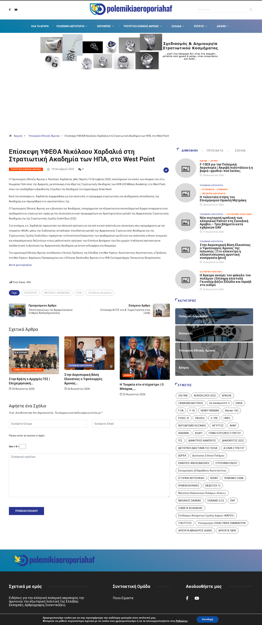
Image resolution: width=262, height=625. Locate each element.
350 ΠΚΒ (183, 395)
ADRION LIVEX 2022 (205, 395)
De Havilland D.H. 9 (219, 403)
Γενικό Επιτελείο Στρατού (138, 370)
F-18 (192, 410)
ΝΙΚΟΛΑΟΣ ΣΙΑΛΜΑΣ (189, 500)
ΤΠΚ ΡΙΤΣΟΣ (185, 523)
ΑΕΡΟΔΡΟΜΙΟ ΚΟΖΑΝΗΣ (192, 425)
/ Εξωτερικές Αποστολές (238, 214)
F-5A (181, 410)
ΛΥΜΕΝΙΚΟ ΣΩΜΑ (234, 478)
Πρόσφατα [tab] (215, 150)
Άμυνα (203, 161)
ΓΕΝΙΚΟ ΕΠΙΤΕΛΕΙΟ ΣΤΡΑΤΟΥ (225, 433)
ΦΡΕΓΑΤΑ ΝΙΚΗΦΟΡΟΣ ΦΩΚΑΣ (195, 530)
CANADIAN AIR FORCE (190, 403)
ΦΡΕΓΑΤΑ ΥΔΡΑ (227, 530)
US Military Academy (100, 292)
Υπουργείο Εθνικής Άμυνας (141, 26)
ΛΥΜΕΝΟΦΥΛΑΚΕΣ (188, 485)
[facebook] (10, 9)
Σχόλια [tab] (240, 150)
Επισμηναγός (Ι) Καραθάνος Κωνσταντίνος (202, 470)
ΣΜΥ (232, 500)
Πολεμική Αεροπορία (70, 26)
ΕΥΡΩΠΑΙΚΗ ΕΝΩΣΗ (226, 463)
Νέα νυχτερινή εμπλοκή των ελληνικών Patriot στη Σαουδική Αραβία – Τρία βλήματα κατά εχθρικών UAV (224, 222)
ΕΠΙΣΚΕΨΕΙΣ (30, 292)
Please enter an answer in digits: (27, 435)
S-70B (214, 418)
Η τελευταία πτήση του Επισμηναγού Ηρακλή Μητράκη (223, 198)
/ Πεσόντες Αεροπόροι (212, 193)
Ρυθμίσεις (181, 621)
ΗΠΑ (79, 292)
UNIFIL (227, 418)
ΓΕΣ (180, 440)
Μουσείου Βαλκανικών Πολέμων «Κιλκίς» (202, 493)
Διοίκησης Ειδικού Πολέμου (208, 455)
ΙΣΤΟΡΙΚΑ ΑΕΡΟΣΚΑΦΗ (191, 478)
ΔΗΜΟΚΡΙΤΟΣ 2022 (233, 440)
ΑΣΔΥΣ (199, 433)
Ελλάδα (176, 26)
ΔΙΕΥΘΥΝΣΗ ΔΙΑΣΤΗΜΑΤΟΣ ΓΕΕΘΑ (197, 448)
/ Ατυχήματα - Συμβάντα (214, 189)
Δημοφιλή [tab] (190, 150)
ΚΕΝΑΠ (214, 478)
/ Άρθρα (213, 161)
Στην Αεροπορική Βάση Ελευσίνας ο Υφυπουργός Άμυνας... (28, 379)
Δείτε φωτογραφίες (20, 264)
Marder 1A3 (231, 410)
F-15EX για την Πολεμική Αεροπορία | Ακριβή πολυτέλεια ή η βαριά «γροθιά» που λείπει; (226, 167)
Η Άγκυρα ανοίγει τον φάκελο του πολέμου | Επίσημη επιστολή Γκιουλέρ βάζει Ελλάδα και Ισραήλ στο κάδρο (225, 280)
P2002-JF (183, 418)
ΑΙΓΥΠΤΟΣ (218, 425)
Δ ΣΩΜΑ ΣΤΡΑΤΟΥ (234, 448)
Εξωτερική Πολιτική (211, 272)
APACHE (227, 395)
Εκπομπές (104, 26)
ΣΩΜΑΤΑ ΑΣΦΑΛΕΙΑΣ (190, 508)
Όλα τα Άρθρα (40, 26)
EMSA (239, 403)
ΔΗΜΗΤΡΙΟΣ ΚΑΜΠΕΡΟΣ (202, 440)
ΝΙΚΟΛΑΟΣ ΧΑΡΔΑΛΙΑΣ (57, 292)
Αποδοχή (207, 619)
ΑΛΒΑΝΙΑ (183, 433)
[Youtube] (16, 9)
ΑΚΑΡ (233, 425)
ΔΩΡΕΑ (182, 455)
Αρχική (18, 135)
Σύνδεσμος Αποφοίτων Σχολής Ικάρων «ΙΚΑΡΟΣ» (206, 515)
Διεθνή (221, 26)
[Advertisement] (131, 106)
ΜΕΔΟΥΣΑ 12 (212, 485)
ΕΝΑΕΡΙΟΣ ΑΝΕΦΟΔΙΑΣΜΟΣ (194, 463)
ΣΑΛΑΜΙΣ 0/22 (215, 500)
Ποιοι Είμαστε (123, 598)
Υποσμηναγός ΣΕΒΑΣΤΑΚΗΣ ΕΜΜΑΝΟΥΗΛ (222, 523)
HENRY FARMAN (210, 410)
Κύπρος (199, 26)
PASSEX (200, 418)
